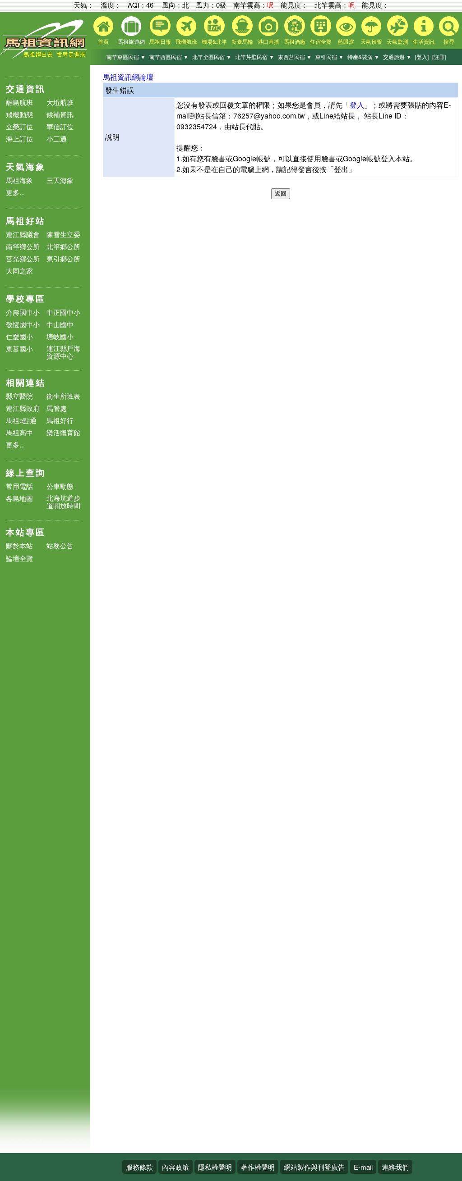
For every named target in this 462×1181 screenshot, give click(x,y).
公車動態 (60, 486)
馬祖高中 (19, 432)
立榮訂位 (19, 126)
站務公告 (60, 546)
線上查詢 (26, 472)
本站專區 (26, 532)
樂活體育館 (63, 432)
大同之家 (19, 270)
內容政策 (175, 1167)
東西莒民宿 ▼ (295, 56)
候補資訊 (60, 114)
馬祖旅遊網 (131, 41)
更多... (15, 192)
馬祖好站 (26, 220)
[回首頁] (45, 56)
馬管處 (56, 408)
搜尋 (449, 41)
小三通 (56, 138)
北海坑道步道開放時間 (63, 501)
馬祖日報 (160, 41)
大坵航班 (60, 102)
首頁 (103, 41)
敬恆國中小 (23, 324)
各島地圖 (19, 498)
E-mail (363, 1167)
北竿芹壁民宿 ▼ (254, 56)
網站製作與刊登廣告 (314, 1167)
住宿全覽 (321, 41)
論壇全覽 (19, 558)
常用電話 (19, 486)
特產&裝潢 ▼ (363, 56)
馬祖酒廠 (294, 41)
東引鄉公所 (63, 258)
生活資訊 (423, 41)
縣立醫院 (19, 396)
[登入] (422, 56)
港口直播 (268, 41)
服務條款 (139, 1167)
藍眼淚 (346, 41)
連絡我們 (395, 1167)
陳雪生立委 (63, 234)
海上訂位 (19, 138)
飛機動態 (19, 114)
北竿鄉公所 (63, 246)
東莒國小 (19, 348)
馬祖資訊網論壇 (128, 77)
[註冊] (439, 56)
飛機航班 (186, 41)
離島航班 (19, 102)
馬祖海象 (19, 180)
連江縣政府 (23, 408)
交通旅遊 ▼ (397, 56)
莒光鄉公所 (23, 258)
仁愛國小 (19, 336)
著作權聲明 (258, 1167)
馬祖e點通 (21, 420)
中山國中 (60, 324)
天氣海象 (26, 166)
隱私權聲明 (215, 1167)
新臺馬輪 (242, 41)
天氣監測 (397, 41)
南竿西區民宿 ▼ (169, 56)
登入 (357, 105)
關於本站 (19, 546)
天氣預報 (371, 41)
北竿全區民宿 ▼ (211, 56)
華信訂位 (60, 126)
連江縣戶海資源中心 (63, 352)
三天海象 (60, 180)
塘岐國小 (60, 336)
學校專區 (26, 298)
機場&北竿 (214, 41)
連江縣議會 (23, 234)
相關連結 (26, 382)
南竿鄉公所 (23, 246)
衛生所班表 (63, 396)
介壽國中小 (23, 312)
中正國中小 (63, 312)
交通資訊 (26, 88)
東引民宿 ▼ (329, 56)
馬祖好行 (60, 420)
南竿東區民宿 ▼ (126, 56)
